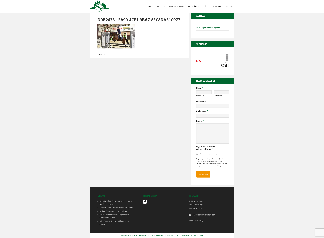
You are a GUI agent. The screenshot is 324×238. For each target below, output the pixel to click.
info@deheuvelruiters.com (204, 215)
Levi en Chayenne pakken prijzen (113, 211)
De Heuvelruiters (143, 235)
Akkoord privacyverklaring (207, 154)
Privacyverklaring (196, 220)
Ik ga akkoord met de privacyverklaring (205, 148)
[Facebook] (145, 202)
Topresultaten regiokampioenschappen (116, 207)
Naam (199, 88)
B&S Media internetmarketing (191, 235)
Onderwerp (202, 111)
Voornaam (200, 96)
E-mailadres (202, 101)
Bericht (200, 121)
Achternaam (218, 96)
